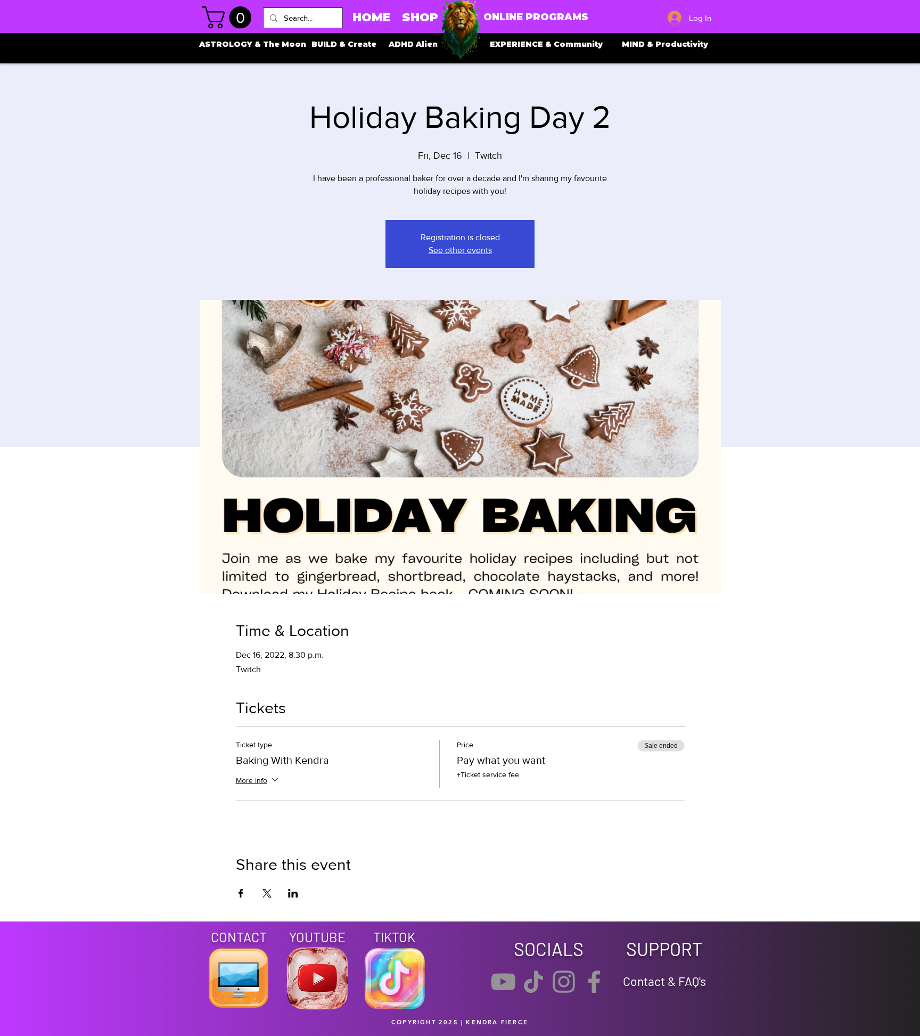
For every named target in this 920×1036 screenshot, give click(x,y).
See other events (460, 250)
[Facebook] (594, 982)
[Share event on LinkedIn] (293, 893)
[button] (229, 17)
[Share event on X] (267, 893)
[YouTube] (503, 982)
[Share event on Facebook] (241, 893)
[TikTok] (533, 982)
